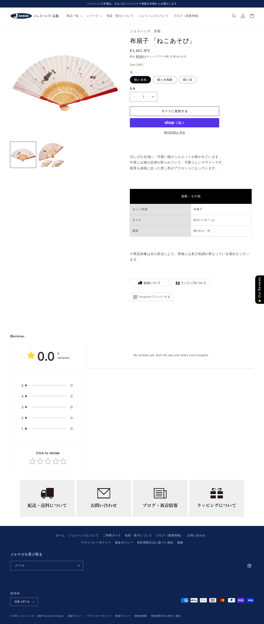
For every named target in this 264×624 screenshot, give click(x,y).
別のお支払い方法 (174, 132)
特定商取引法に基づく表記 (155, 542)
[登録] (78, 565)
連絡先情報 (141, 616)
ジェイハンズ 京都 (30, 616)
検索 (180, 542)
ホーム (60, 535)
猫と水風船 (165, 79)
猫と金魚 (140, 79)
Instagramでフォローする (154, 296)
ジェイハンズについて (84, 535)
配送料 (140, 56)
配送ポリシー (123, 616)
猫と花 (187, 79)
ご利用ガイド (112, 535)
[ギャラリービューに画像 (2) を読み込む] (51, 155)
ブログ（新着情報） (169, 535)
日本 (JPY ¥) (22, 601)
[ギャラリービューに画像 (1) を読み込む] (23, 155)
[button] (74, 16)
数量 (132, 88)
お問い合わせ (196, 535)
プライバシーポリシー (96, 542)
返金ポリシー (124, 542)
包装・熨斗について (138, 535)
